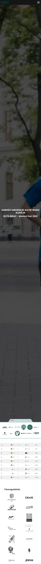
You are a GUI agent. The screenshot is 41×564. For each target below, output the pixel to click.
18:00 (36, 473)
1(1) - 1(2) (18, 444)
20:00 (36, 465)
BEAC (13, 444)
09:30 (36, 457)
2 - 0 (18, 473)
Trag (28, 465)
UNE (28, 477)
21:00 (36, 461)
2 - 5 (18, 453)
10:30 (36, 453)
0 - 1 (18, 465)
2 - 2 (18, 469)
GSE (28, 461)
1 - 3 (18, 461)
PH (14, 473)
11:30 (36, 448)
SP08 (28, 457)
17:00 (36, 477)
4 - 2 (18, 448)
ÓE (28, 453)
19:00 (36, 469)
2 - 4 (18, 457)
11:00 (36, 444)
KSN (28, 444)
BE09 (28, 448)
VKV (14, 469)
